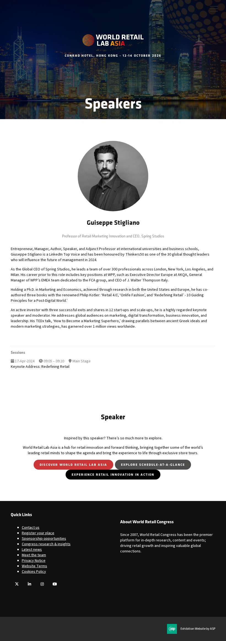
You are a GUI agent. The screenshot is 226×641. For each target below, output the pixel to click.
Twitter (17, 584)
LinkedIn (29, 584)
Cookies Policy (34, 571)
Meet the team (34, 555)
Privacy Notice (33, 560)
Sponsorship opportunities (44, 538)
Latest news (32, 549)
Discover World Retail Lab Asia (73, 464)
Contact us (30, 527)
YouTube (55, 584)
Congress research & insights (46, 544)
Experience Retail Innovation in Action (113, 474)
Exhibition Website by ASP (198, 629)
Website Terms (34, 566)
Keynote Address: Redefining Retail (40, 366)
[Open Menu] (214, 8)
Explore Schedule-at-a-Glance (153, 464)
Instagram (42, 584)
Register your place (38, 533)
